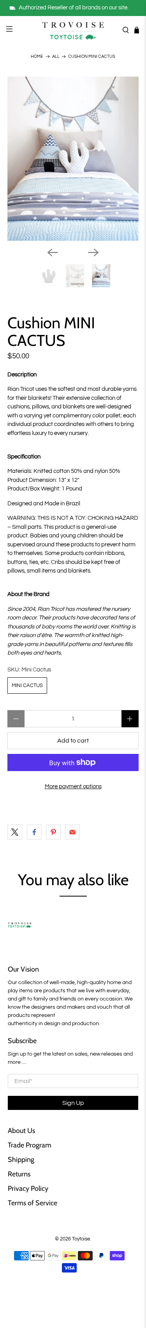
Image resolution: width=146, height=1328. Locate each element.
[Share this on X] (14, 832)
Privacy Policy (28, 1188)
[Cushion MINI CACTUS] (72, 159)
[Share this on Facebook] (34, 832)
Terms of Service (32, 1203)
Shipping (21, 1159)
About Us (21, 1130)
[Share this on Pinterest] (53, 832)
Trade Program (29, 1145)
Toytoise (81, 1239)
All (56, 56)
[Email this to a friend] (72, 832)
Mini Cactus (27, 685)
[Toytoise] (73, 30)
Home (37, 56)
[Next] (93, 252)
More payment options (73, 786)
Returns (19, 1174)
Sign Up (73, 1103)
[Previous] (52, 252)
